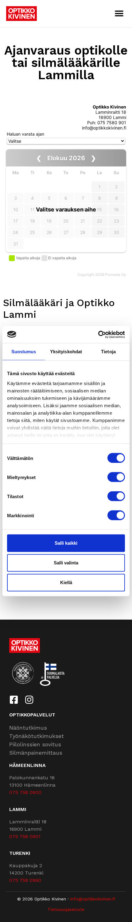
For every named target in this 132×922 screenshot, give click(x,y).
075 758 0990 (25, 880)
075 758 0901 (25, 836)
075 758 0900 (25, 792)
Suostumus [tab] (23, 351)
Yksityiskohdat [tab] (66, 351)
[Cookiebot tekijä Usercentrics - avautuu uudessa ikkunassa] (98, 334)
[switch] (116, 477)
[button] (119, 13)
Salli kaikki (66, 543)
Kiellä (66, 582)
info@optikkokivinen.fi (92, 898)
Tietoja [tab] (108, 351)
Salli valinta (66, 562)
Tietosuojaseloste (66, 909)
